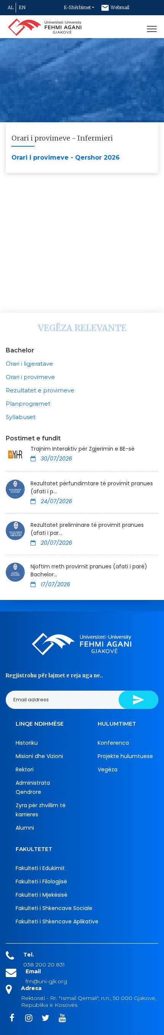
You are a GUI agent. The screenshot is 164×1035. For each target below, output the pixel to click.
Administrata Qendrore (33, 787)
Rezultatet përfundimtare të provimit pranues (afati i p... (92, 487)
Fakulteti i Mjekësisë (42, 895)
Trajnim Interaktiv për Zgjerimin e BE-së (83, 449)
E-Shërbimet (77, 7)
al (11, 7)
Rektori (25, 769)
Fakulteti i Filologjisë (41, 881)
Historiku (27, 743)
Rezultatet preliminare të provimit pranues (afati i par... (87, 529)
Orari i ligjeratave (29, 363)
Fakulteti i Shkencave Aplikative (57, 921)
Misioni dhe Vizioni (39, 756)
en (22, 7)
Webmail (119, 7)
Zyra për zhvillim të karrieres (41, 809)
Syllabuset (20, 417)
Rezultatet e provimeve (40, 390)
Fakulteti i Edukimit (40, 868)
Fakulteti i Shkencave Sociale (54, 908)
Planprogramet (28, 403)
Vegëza (107, 769)
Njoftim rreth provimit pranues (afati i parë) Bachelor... (89, 570)
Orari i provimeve (30, 377)
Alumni (25, 828)
